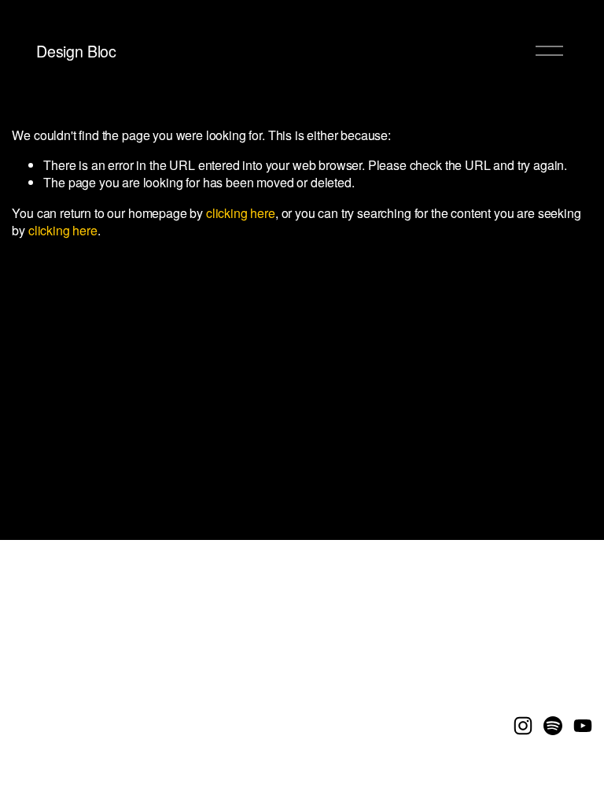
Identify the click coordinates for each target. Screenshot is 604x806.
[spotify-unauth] (552, 725)
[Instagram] (523, 725)
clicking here (240, 213)
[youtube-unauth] (582, 725)
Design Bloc (76, 50)
